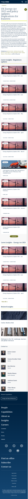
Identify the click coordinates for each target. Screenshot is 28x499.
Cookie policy (14, 478)
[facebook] (10, 450)
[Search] (22, 2)
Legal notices (14, 473)
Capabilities (6, 411)
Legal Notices (23, 491)
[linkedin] (6, 445)
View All (4, 301)
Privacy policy (14, 475)
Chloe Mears (8, 54)
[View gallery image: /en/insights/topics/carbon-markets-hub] (14, 315)
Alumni (3, 439)
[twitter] (14, 445)
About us (5, 416)
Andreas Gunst (17, 51)
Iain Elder (7, 52)
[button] (25, 13)
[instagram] (21, 445)
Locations (3, 428)
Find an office (7, 458)
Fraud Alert (14, 483)
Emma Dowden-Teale (15, 52)
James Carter (10, 51)
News (2, 432)
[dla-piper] (5, 2)
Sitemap (13, 486)
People (4, 407)
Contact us (6, 466)
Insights (4, 5)
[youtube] (18, 450)
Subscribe (6, 462)
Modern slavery (14, 480)
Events (3, 435)
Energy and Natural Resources (9, 398)
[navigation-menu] (26, 2)
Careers (5, 424)
